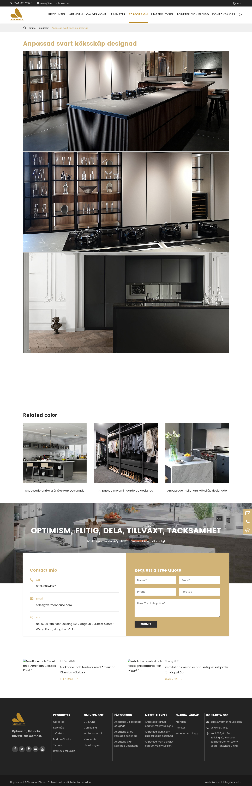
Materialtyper (162, 14)
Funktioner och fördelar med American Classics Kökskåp (87, 670)
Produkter (57, 14)
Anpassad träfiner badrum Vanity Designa (159, 724)
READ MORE (69, 679)
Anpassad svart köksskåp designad (70, 28)
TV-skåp (58, 745)
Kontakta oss (223, 14)
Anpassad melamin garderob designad (126, 490)
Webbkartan (212, 782)
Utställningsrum (93, 745)
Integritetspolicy (232, 782)
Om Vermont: (96, 14)
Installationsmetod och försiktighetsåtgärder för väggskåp (196, 670)
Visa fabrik (90, 739)
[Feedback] (247, 530)
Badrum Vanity (62, 739)
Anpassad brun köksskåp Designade (126, 744)
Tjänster (118, 14)
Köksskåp (58, 728)
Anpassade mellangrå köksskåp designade (197, 490)
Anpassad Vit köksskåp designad (127, 724)
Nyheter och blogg (193, 14)
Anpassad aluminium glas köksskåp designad (159, 734)
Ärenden (76, 14)
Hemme (31, 28)
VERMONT (89, 722)
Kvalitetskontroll (93, 734)
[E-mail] (247, 513)
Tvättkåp (58, 734)
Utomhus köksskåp (64, 751)
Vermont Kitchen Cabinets (42, 782)
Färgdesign (138, 14)
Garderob (58, 722)
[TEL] (247, 521)
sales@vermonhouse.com (54, 3)
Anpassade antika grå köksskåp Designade (55, 490)
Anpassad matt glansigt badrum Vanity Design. (159, 744)
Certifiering (90, 728)
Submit (145, 624)
